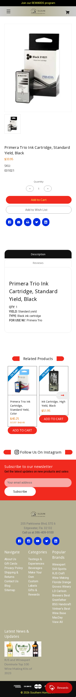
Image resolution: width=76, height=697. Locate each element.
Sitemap (9, 590)
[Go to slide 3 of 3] (43, 441)
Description (38, 254)
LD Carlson (59, 591)
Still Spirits (59, 569)
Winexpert (58, 564)
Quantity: (39, 181)
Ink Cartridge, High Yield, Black (53, 403)
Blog (7, 585)
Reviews (38, 263)
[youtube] (37, 541)
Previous (13, 395)
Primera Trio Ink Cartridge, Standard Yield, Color (20, 407)
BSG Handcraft (61, 604)
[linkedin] (55, 541)
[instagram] (28, 541)
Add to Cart (22, 430)
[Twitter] (36, 222)
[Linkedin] (45, 222)
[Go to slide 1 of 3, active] (32, 441)
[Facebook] (9, 222)
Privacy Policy (13, 568)
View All (57, 622)
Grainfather (59, 600)
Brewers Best (61, 595)
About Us (10, 559)
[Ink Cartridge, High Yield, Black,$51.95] (53, 380)
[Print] (27, 222)
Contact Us (11, 581)
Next (62, 395)
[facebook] (19, 541)
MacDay (57, 617)
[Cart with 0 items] (66, 10)
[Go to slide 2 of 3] (38, 441)
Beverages (35, 568)
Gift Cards (10, 563)
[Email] (18, 222)
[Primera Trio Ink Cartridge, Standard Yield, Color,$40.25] (22, 380)
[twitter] (46, 541)
